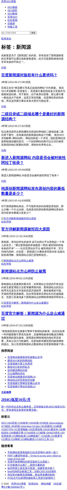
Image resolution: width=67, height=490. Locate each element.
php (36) (40, 426)
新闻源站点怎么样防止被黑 (23, 271)
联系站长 (33, 483)
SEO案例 (12, 13)
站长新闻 (12, 20)
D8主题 (57, 483)
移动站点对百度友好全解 (21, 380)
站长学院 (6, 221)
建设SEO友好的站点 (18, 367)
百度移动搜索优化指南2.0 (21, 376)
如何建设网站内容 (17, 370)
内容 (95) (38, 423)
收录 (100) (28, 423)
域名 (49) (10, 426)
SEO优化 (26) (57, 432)
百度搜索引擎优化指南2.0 (21, 386)
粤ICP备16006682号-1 (13, 487)
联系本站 (6, 38)
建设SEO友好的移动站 (19, 360)
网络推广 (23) (38, 436)
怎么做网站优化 (16, 373)
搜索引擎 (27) (20, 432)
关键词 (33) (51, 426)
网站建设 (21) (32, 439)
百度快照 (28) (39, 429)
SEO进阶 (12, 10)
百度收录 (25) (8, 436)
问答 (3, 67)
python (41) (30, 426)
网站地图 (46, 483)
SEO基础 (12, 7)
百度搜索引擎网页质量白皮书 (23, 383)
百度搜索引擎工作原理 (19, 363)
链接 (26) (45, 432)
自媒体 (11, 23)
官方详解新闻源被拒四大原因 (25, 229)
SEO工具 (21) (46, 439)
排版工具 (12, 26)
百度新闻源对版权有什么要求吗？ (29, 75)
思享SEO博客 (8, 1)
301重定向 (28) (55, 429)
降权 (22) (20, 439)
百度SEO (12, 17)
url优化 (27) (34, 432)
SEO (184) (6, 423)
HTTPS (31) (11, 429)
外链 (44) (20, 426)
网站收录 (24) (23, 436)
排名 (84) (48, 423)
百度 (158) (17, 423)
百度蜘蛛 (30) (25, 429)
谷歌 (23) (50, 436)
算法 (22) (10, 439)
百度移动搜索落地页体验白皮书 (24, 357)
